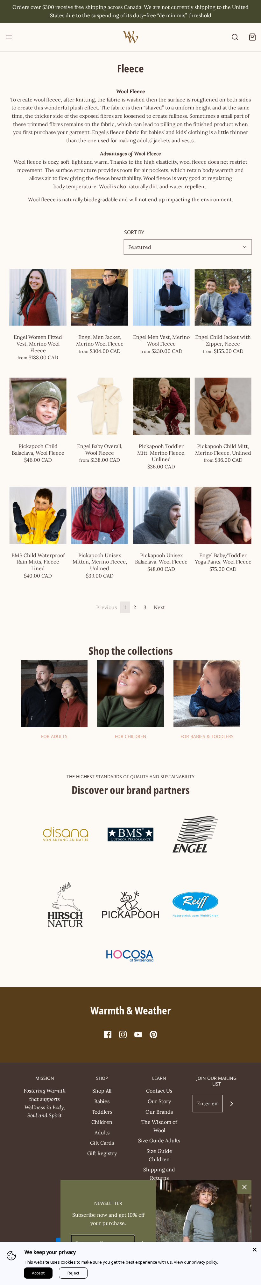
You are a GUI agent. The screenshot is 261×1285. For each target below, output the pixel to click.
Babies (101, 1101)
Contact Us (159, 1090)
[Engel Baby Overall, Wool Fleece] (99, 406)
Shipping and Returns (159, 1173)
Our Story (159, 1101)
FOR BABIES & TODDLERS (207, 736)
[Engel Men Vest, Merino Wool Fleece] (161, 297)
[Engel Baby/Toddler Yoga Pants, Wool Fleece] (222, 515)
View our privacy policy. (196, 1262)
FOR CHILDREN (130, 736)
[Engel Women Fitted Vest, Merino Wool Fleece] (38, 297)
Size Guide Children (159, 1155)
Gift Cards (102, 1142)
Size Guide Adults (159, 1140)
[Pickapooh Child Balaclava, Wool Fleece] (38, 406)
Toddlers (102, 1112)
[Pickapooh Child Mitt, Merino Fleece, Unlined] (222, 406)
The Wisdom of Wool (159, 1126)
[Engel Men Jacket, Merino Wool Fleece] (99, 297)
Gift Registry (102, 1153)
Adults (102, 1132)
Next (159, 607)
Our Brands (159, 1112)
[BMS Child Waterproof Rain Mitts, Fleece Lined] (38, 515)
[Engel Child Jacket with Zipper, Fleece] (222, 297)
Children (101, 1122)
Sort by (134, 232)
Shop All (101, 1090)
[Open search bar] (234, 37)
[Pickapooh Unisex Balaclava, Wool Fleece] (161, 515)
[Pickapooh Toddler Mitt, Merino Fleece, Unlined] (161, 406)
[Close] (254, 1248)
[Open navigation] (9, 37)
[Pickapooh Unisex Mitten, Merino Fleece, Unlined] (99, 515)
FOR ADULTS (54, 736)
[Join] (231, 1103)
